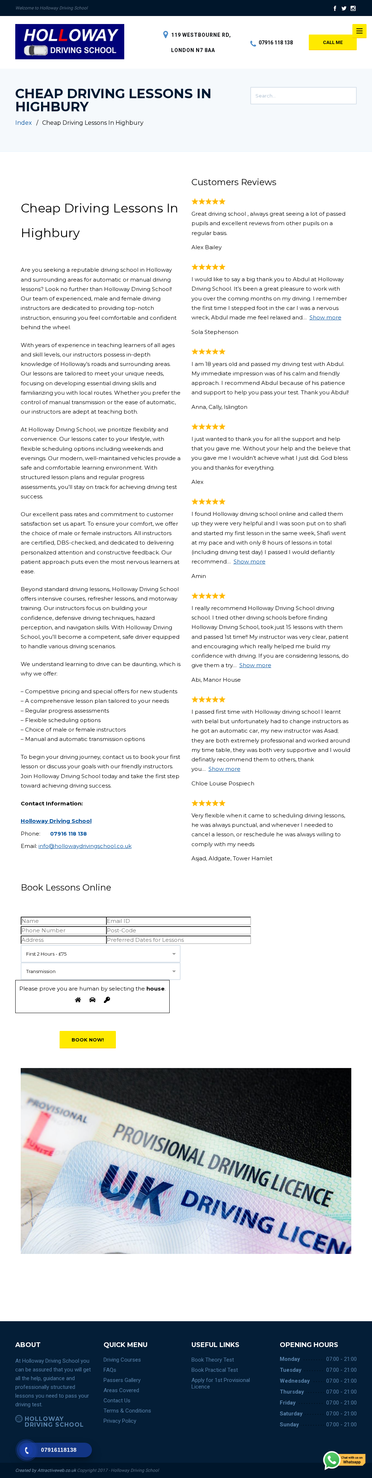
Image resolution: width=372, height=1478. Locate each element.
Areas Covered (121, 1390)
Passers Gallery (122, 1380)
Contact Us (117, 1400)
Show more (325, 317)
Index (23, 122)
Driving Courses (122, 1360)
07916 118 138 (276, 42)
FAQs (110, 1370)
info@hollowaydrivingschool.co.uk (85, 845)
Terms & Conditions (127, 1410)
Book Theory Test (212, 1360)
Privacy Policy (120, 1421)
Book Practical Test (214, 1370)
